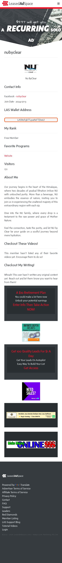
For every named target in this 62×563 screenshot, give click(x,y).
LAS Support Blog (11, 522)
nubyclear (21, 96)
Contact (6, 499)
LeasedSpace (20, 3)
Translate (25, 484)
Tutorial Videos (9, 525)
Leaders (6, 511)
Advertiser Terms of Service (16, 488)
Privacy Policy (9, 496)
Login (5, 529)
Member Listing (10, 518)
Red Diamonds (9, 514)
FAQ (4, 503)
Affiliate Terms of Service (15, 492)
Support (6, 507)
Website (8, 155)
